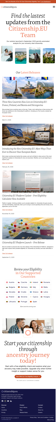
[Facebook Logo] (2, 401)
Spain (35, 302)
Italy (34, 287)
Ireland (35, 282)
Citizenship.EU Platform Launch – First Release (23, 242)
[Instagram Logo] (5, 401)
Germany (24, 287)
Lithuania (12, 302)
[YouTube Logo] (8, 401)
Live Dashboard (45, 1)
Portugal (24, 302)
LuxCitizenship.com (6, 419)
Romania (47, 282)
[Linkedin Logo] (11, 401)
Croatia (23, 292)
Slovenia (24, 297)
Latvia (46, 292)
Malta (46, 287)
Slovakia (12, 292)
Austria (11, 282)
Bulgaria (12, 287)
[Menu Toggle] (54, 7)
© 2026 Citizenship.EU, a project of (10, 417)
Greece (35, 292)
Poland (11, 297)
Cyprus (35, 297)
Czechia (24, 282)
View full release (7, 116)
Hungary (47, 297)
